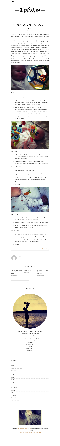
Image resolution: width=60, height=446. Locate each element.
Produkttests (14, 385)
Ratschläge (14, 387)
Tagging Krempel (15, 398)
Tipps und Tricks (15, 400)
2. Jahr (12, 374)
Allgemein (13, 360)
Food (12, 365)
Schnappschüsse (15, 392)
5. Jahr (12, 382)
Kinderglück (32, 22)
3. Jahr (12, 377)
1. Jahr (26, 22)
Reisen (13, 390)
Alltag (12, 363)
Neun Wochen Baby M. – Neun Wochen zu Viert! (16, 272)
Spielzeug (13, 395)
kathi (20, 256)
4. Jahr (12, 379)
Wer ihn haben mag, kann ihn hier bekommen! (30, 432)
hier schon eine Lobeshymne (24, 428)
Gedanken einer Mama (16, 368)
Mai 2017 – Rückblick (29, 270)
